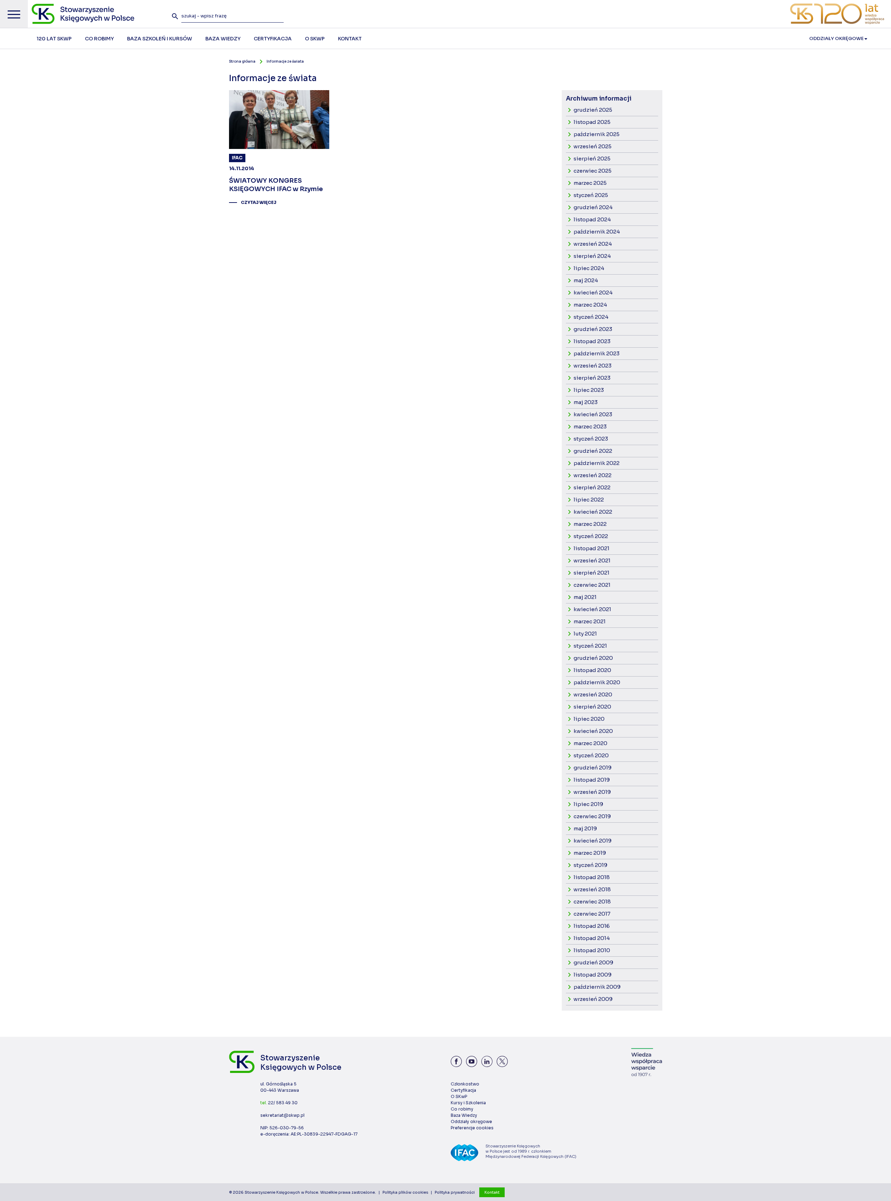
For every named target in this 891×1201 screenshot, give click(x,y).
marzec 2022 (590, 524)
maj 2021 (585, 597)
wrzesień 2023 (593, 365)
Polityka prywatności (455, 1192)
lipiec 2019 (588, 804)
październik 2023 (597, 353)
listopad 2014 (592, 938)
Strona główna (242, 61)
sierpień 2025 (592, 158)
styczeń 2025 (591, 195)
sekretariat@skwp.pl (282, 1115)
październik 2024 (597, 231)
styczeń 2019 (590, 865)
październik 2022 (597, 463)
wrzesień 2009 (593, 999)
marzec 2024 (590, 304)
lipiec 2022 (589, 499)
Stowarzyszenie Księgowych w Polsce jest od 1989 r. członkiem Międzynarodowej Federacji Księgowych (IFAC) (531, 1151)
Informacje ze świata (285, 61)
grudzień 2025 (593, 109)
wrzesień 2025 (593, 146)
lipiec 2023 (589, 390)
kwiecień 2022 (593, 511)
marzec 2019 (590, 853)
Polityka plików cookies (405, 1192)
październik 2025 (597, 134)
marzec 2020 (590, 743)
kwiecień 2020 (593, 731)
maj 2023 (586, 402)
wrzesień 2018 (592, 889)
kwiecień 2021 (592, 609)
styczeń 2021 (590, 645)
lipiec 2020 (589, 719)
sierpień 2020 (592, 706)
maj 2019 (585, 828)
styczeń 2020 (591, 755)
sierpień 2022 (592, 487)
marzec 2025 (590, 183)
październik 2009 (597, 986)
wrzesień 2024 (593, 243)
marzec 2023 (590, 426)
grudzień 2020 (593, 658)
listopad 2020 (592, 670)
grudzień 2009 (593, 962)
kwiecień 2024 (593, 292)
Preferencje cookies (472, 1127)
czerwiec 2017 (592, 913)
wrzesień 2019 (592, 792)
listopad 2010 (592, 950)
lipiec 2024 (589, 268)
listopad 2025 (592, 122)
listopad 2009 (593, 974)
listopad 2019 (592, 779)
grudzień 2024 (593, 207)
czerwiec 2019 (592, 816)
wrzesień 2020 (593, 694)
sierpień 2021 (591, 572)
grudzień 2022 (593, 451)
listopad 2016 (592, 926)
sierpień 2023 (592, 377)
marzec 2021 (590, 621)
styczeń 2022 (591, 536)
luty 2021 (585, 633)
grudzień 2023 (593, 329)
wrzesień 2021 (592, 560)
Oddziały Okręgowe (837, 38)
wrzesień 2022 (593, 475)
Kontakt (491, 1192)
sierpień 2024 (592, 256)
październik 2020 (597, 682)
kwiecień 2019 (593, 840)
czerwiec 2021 (592, 585)
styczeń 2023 (591, 438)
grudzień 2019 (593, 767)
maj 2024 (586, 280)
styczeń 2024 (591, 317)
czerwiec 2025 (593, 170)
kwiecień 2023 (593, 414)
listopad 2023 (592, 341)
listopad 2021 (591, 548)
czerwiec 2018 (592, 901)
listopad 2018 (592, 877)
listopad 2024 (592, 219)
